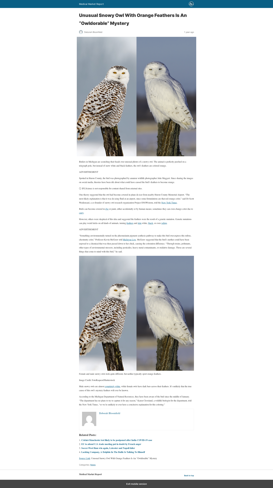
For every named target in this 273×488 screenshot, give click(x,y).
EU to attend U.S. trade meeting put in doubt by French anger (111, 444)
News (93, 465)
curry (81, 212)
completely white (112, 386)
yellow (164, 223)
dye (106, 208)
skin (139, 223)
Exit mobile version (136, 483)
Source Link (84, 458)
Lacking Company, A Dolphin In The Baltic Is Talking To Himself (113, 452)
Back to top (189, 475)
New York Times (169, 202)
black (150, 223)
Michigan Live (129, 239)
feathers (130, 223)
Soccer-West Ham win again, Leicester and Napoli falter (108, 448)
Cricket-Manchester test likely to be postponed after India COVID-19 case (116, 440)
